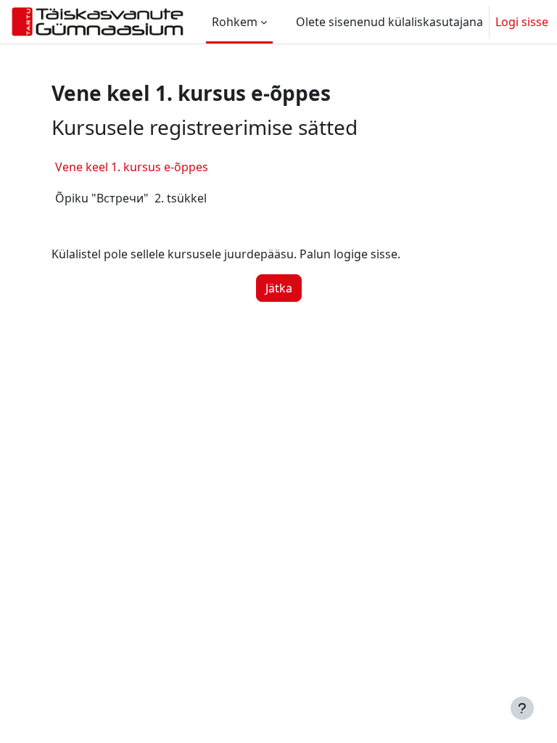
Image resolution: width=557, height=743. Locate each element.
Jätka (278, 288)
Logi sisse (521, 22)
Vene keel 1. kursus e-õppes (131, 167)
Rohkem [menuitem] (234, 22)
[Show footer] (522, 708)
